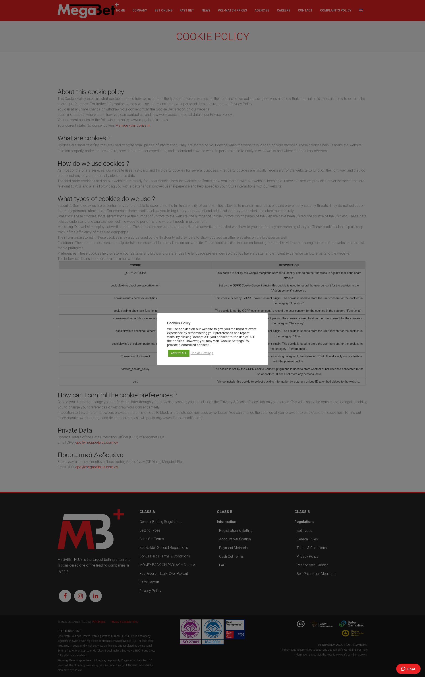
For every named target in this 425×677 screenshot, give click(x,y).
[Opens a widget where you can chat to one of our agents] (408, 669)
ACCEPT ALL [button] (179, 353)
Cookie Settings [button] (202, 353)
